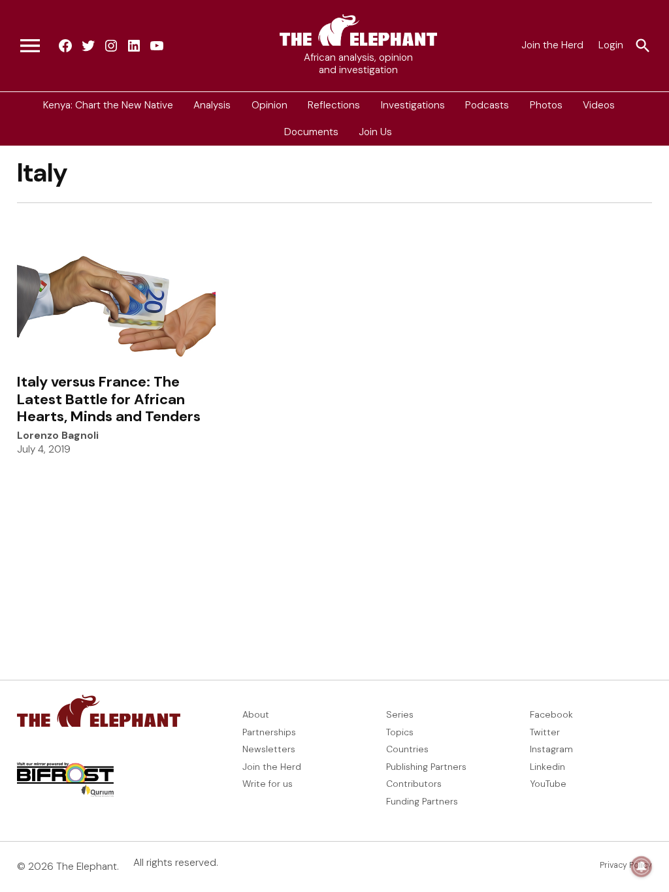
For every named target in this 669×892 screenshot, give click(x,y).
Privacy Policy (626, 865)
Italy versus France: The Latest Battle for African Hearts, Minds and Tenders (109, 399)
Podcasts (487, 105)
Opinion (269, 105)
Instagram (551, 749)
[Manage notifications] (641, 866)
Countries (407, 749)
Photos (546, 105)
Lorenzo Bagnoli (58, 435)
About (255, 714)
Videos (599, 105)
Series (400, 714)
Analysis (212, 105)
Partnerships (269, 732)
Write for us (267, 783)
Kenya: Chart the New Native (108, 105)
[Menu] (30, 46)
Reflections (334, 105)
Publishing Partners (426, 767)
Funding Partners (422, 801)
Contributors (414, 783)
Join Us (375, 131)
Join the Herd (552, 45)
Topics (400, 732)
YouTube (548, 783)
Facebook (551, 714)
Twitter (545, 732)
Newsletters (268, 749)
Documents (311, 131)
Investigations (413, 105)
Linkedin (547, 767)
